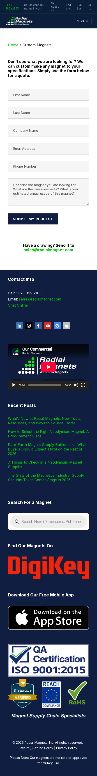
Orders (68, 6)
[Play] (14, 385)
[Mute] (76, 385)
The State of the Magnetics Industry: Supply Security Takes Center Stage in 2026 (46, 477)
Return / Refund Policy (36, 748)
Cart (89, 6)
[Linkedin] (19, 325)
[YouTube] (47, 325)
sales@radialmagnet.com (34, 6)
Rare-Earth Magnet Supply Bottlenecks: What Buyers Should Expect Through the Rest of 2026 (47, 449)
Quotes (79, 6)
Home (13, 45)
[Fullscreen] (83, 385)
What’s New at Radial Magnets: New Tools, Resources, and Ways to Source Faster (44, 420)
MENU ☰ (83, 21)
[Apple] (66, 325)
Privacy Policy (66, 748)
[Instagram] (28, 325)
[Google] (57, 325)
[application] (48, 367)
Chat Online (18, 305)
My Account (55, 6)
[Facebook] (38, 325)
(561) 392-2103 (12, 6)
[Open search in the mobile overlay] (48, 521)
